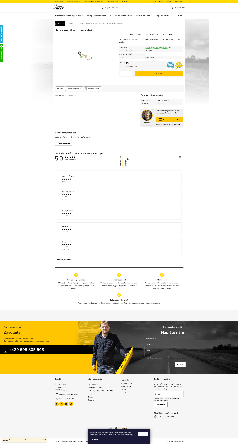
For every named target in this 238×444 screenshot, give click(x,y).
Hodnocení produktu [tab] (75, 88)
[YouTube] (66, 404)
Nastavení (95, 439)
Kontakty (124, 2)
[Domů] (67, 24)
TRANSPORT (126, 386)
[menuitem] (69, 15)
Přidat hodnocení (63, 143)
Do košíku (159, 74)
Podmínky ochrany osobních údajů (94, 2)
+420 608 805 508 (173, 124)
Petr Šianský (147, 122)
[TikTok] (71, 404)
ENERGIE (124, 390)
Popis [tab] (61, 88)
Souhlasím (143, 434)
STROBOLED (172, 34)
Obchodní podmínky (73, 2)
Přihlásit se (161, 405)
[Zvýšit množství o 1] (130, 73)
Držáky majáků (163, 100)
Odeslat (180, 365)
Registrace (178, 1)
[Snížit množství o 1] (121, 73)
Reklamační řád (113, 2)
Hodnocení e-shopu (93, 88)
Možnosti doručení (125, 54)
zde (132, 435)
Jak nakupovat (59, 2)
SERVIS (124, 393)
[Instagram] (61, 404)
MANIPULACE (126, 383)
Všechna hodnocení (64, 259)
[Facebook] (57, 404)
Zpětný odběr (93, 397)
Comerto (180, 441)
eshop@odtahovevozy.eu (68, 394)
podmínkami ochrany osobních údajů (174, 358)
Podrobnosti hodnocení (150, 34)
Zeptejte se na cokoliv (171, 120)
